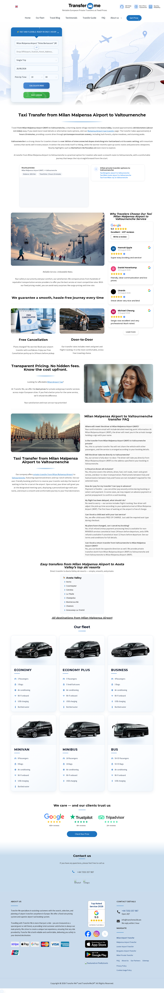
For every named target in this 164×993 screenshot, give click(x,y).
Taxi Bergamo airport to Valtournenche (114, 173)
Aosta (68, 582)
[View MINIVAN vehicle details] (33, 729)
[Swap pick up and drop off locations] (36, 47)
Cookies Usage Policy (124, 970)
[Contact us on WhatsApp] (77, 883)
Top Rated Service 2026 (96, 905)
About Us (125, 960)
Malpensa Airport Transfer (126, 942)
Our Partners (135, 960)
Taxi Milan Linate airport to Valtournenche (115, 175)
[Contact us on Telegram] (86, 883)
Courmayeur (71, 586)
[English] (16, 6)
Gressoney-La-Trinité (75, 610)
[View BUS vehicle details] (130, 729)
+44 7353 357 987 (85, 872)
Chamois (70, 606)
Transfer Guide (89, 17)
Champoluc (71, 598)
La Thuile (70, 594)
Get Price (134, 18)
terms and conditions (94, 537)
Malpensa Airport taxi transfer (101, 131)
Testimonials (71, 17)
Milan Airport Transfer (125, 938)
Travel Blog (55, 17)
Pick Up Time (20, 77)
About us (115, 17)
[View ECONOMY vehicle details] (33, 650)
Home (27, 17)
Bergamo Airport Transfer (126, 951)
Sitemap (145, 960)
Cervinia (69, 590)
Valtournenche (18, 477)
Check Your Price (82, 834)
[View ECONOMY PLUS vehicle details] (82, 650)
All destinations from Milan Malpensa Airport (82, 617)
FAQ (103, 17)
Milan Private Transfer (125, 955)
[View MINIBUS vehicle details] (82, 729)
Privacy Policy (121, 966)
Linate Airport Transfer (125, 946)
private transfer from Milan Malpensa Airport (53, 474)
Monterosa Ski (72, 602)
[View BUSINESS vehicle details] (130, 650)
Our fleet (40, 17)
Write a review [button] (120, 237)
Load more (131, 332)
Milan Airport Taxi (55, 382)
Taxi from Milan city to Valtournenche (114, 177)
